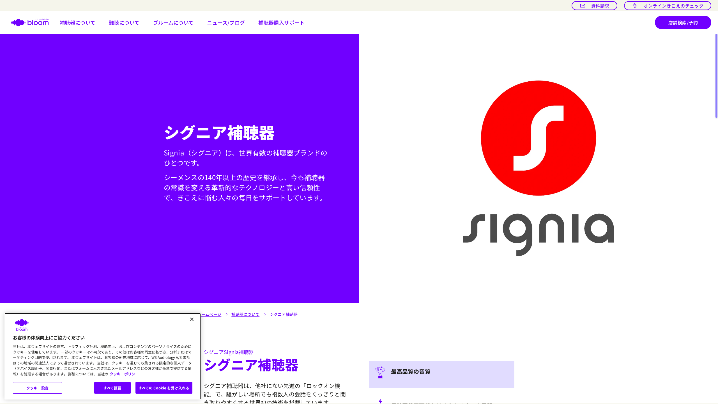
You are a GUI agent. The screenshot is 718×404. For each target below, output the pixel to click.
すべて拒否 (112, 388)
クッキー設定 (37, 388)
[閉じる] (192, 319)
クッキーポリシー (124, 374)
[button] (77, 22)
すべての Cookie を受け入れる (164, 388)
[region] (102, 356)
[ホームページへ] (26, 22)
